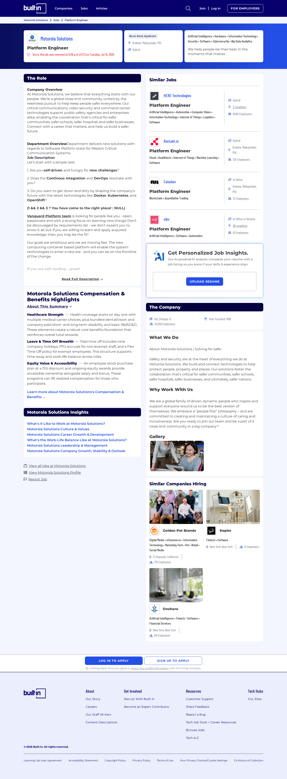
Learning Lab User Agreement (43, 760)
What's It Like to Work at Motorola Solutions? (66, 424)
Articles (101, 8)
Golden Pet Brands (179, 531)
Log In (216, 8)
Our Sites (255, 699)
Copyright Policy (115, 760)
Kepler (225, 531)
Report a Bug (196, 714)
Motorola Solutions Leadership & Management (67, 445)
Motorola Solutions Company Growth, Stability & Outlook (76, 451)
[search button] (188, 8)
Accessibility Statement (83, 760)
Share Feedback (197, 707)
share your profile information (150, 668)
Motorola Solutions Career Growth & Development (70, 435)
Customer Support (199, 699)
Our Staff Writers (98, 714)
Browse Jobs (195, 730)
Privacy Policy (141, 760)
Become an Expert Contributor (146, 707)
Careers (91, 707)
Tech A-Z (192, 738)
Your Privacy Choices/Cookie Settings (203, 760)
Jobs (84, 8)
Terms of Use (165, 760)
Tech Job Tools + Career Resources (211, 722)
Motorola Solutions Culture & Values (58, 429)
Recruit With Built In (139, 699)
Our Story (93, 699)
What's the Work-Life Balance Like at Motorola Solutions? (77, 440)
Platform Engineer (170, 105)
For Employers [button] (245, 8)
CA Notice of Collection (248, 760)
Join (202, 8)
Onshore (170, 609)
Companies (63, 8)
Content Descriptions (101, 722)
